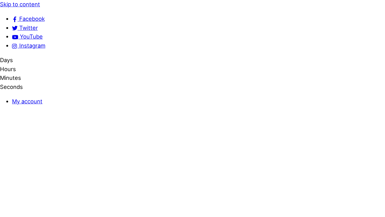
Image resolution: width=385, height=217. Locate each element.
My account (27, 101)
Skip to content (20, 4)
